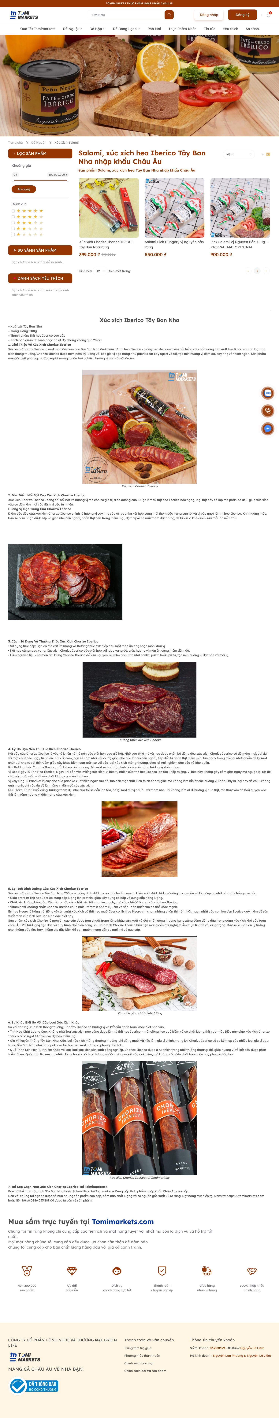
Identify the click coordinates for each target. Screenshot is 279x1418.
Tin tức (209, 29)
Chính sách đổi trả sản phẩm (145, 1371)
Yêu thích (230, 29)
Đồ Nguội (38, 142)
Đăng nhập (209, 15)
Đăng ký (242, 15)
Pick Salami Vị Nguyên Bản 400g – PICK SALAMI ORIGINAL (239, 244)
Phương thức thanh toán (142, 1355)
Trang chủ (15, 142)
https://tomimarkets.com (245, 1196)
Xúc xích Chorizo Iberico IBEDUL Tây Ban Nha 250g (106, 244)
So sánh (252, 29)
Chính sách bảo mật (139, 1363)
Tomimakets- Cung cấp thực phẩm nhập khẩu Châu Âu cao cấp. (142, 1191)
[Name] (169, 14)
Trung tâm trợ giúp (137, 1348)
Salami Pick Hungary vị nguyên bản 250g (174, 244)
